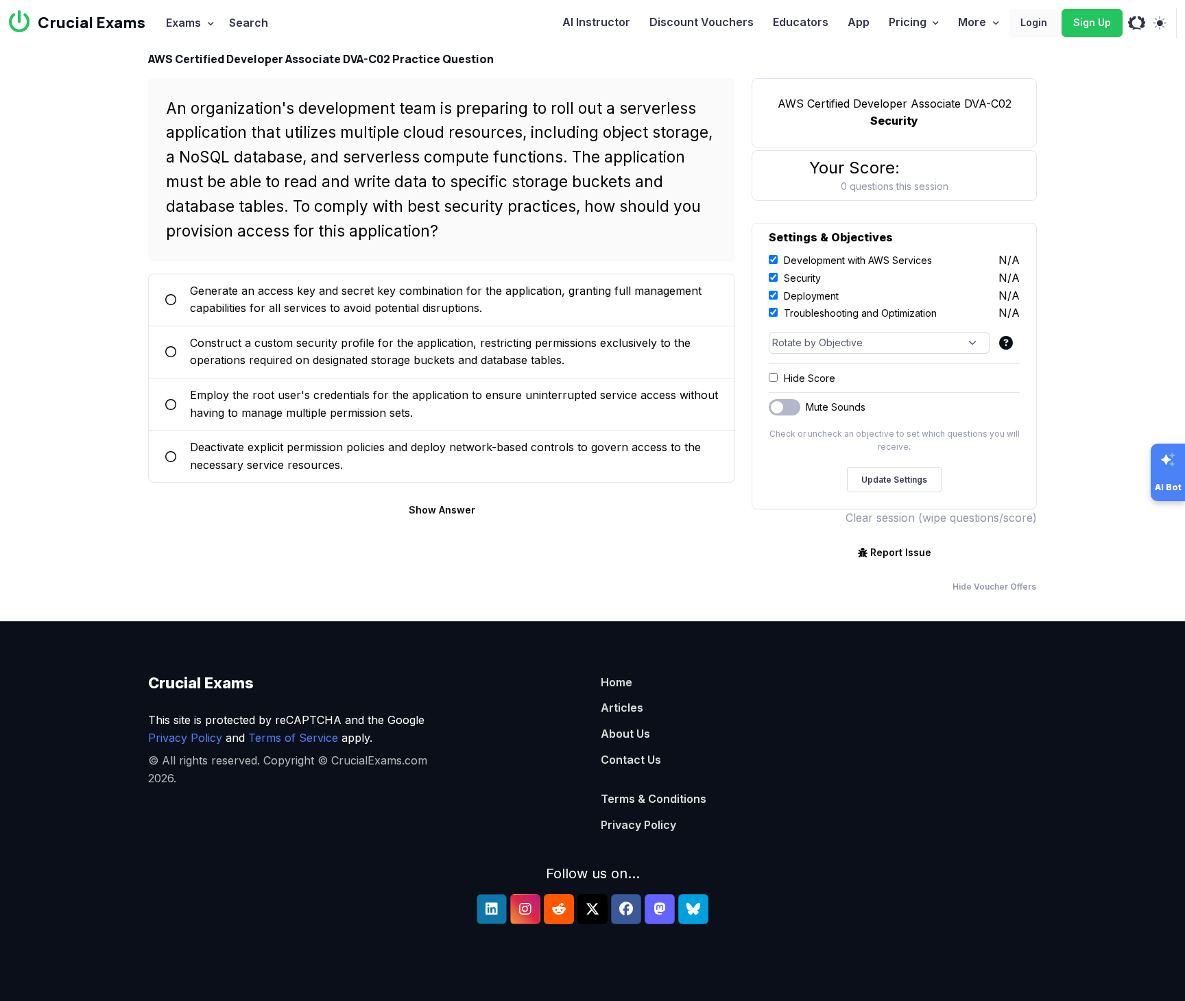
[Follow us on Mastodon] (660, 909)
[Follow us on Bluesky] (693, 909)
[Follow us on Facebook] (626, 909)
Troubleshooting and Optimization (860, 313)
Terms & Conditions (653, 799)
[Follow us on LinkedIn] (492, 909)
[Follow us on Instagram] (525, 909)
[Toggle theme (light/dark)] (1159, 23)
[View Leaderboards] (1136, 23)
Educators (800, 22)
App (859, 22)
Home (616, 682)
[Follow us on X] (592, 909)
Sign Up (1092, 22)
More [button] (972, 22)
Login (1033, 22)
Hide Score (809, 378)
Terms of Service (293, 738)
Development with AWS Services (858, 260)
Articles (622, 707)
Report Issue (900, 552)
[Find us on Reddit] (559, 909)
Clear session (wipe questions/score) (941, 517)
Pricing (907, 22)
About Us (625, 733)
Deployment (811, 296)
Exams (183, 22)
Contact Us (631, 760)
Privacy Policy (185, 738)
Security (802, 278)
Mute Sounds (835, 407)
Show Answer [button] (442, 510)
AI (596, 22)
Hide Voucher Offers (994, 586)
